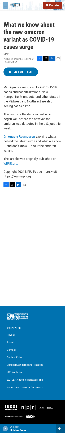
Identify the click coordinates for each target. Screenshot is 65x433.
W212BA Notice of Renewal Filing (25, 380)
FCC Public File (15, 372)
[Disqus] (32, 258)
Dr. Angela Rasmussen (19, 136)
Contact (11, 350)
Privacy (11, 335)
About (10, 342)
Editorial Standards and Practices (25, 365)
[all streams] (60, 428)
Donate (54, 5)
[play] (5, 428)
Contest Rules (14, 357)
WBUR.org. (10, 163)
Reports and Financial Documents (25, 387)
